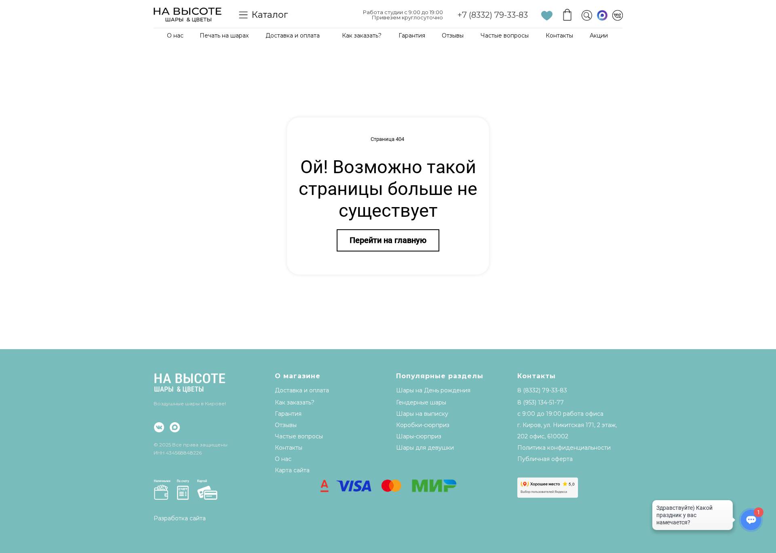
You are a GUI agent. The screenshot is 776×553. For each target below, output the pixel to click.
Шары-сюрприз (418, 436)
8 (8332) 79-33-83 (542, 390)
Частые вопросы (505, 35)
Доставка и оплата (293, 35)
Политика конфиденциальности (564, 447)
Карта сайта (292, 470)
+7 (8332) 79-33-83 (493, 15)
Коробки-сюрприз (422, 425)
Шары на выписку (422, 413)
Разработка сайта (180, 518)
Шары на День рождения (433, 390)
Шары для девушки (425, 447)
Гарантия (412, 35)
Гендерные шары (421, 402)
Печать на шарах (224, 35)
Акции (599, 35)
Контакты (559, 35)
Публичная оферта (545, 459)
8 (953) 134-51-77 (540, 402)
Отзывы (453, 35)
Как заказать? (362, 35)
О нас (175, 35)
